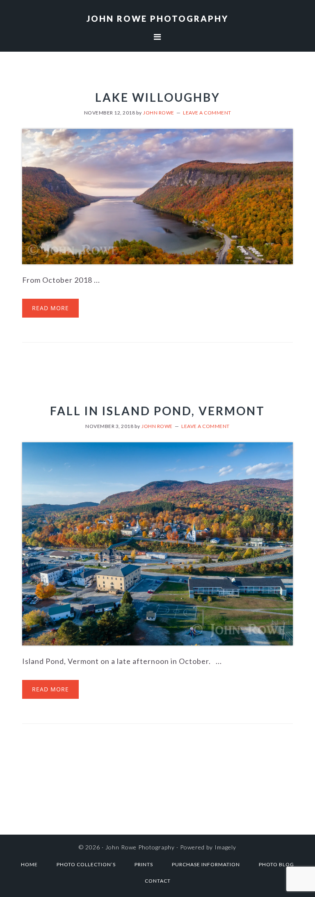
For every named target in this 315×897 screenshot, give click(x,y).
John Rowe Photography (157, 18)
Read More (50, 308)
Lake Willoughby (157, 97)
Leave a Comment (207, 113)
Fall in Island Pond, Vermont (157, 411)
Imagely (225, 847)
